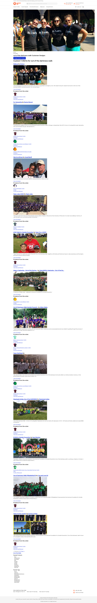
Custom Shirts (17, 558)
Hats (15, 560)
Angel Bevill (28, 157)
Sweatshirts (16, 566)
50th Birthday (17, 577)
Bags (15, 556)
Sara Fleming (36, 437)
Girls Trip (16, 578)
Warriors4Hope (18, 157)
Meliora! (15, 64)
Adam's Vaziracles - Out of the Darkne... (25, 270)
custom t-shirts (29, 599)
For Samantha (17, 102)
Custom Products (43, 597)
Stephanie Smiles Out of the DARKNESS (25, 399)
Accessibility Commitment (53, 599)
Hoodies (15, 561)
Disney (15, 571)
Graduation (16, 575)
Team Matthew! (18, 353)
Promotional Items (50, 597)
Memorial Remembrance (19, 573)
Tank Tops (16, 567)
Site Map (55, 597)
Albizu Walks (43, 307)
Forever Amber (32, 513)
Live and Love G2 (43, 475)
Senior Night (16, 582)
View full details (17, 89)
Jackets (15, 562)
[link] (17, 3)
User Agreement (61, 599)
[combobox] (42, 4)
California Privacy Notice (42, 599)
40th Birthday (17, 580)
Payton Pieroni (28, 102)
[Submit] (27, 4)
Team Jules (29, 194)
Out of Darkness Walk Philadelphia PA (24, 475)
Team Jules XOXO (18, 194)
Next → (23, 551)
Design (19, 58)
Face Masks (16, 559)
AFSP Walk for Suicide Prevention (23, 232)
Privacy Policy (35, 599)
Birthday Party (17, 579)
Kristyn (22, 64)
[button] (80, 4)
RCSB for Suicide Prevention (21, 437)
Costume (16, 572)
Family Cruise (16, 576)
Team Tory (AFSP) (40, 232)
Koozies (15, 563)
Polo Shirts (16, 565)
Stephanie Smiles (44, 399)
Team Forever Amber (19, 513)
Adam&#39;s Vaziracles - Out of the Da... (51, 270)
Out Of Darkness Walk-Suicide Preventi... (25, 307)
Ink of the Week (17, 553)
